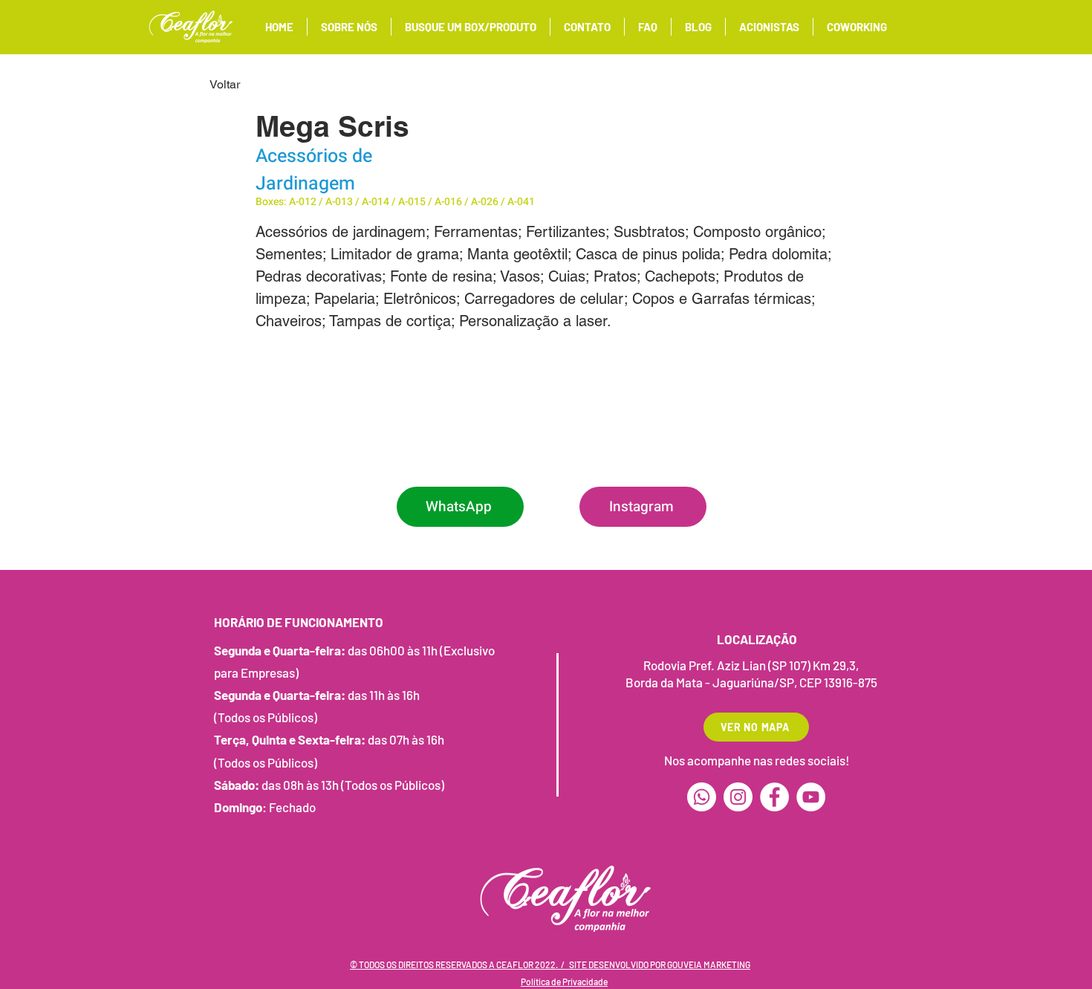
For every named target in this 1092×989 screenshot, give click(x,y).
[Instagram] (738, 796)
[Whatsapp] (701, 796)
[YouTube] (810, 796)
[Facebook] (774, 796)
